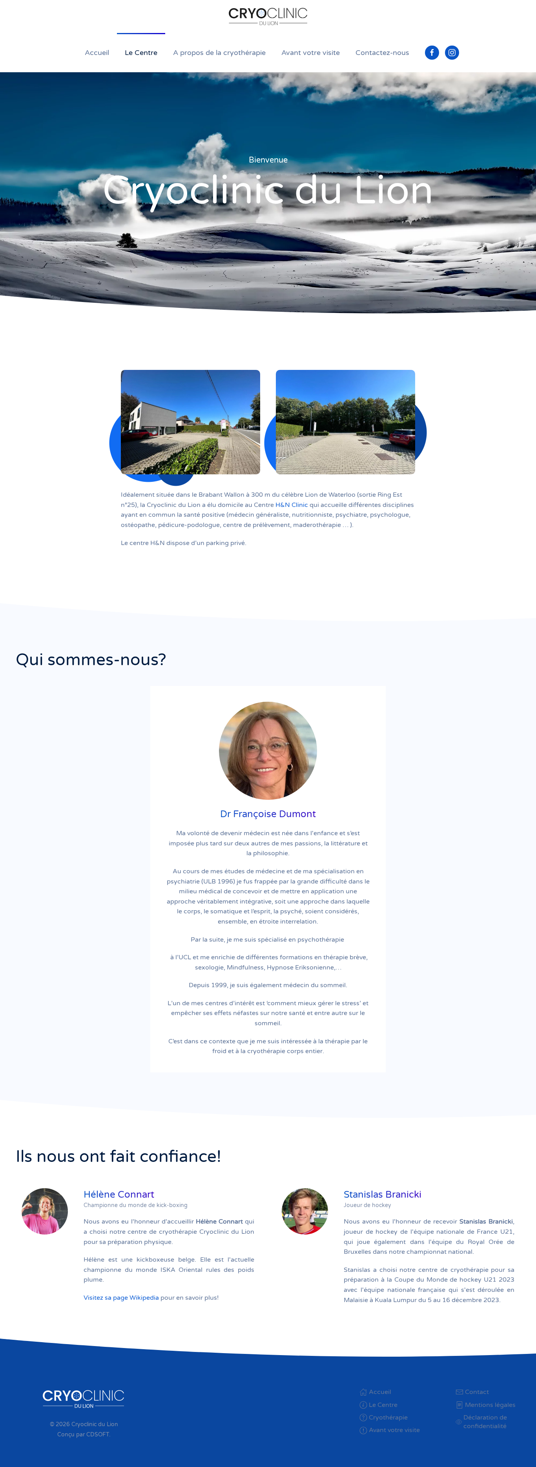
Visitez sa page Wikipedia (121, 1298)
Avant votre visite (310, 52)
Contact (477, 1392)
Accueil (97, 52)
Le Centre (141, 52)
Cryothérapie (388, 1417)
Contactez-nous (382, 52)
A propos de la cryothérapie (219, 52)
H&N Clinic (291, 505)
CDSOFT (97, 1434)
